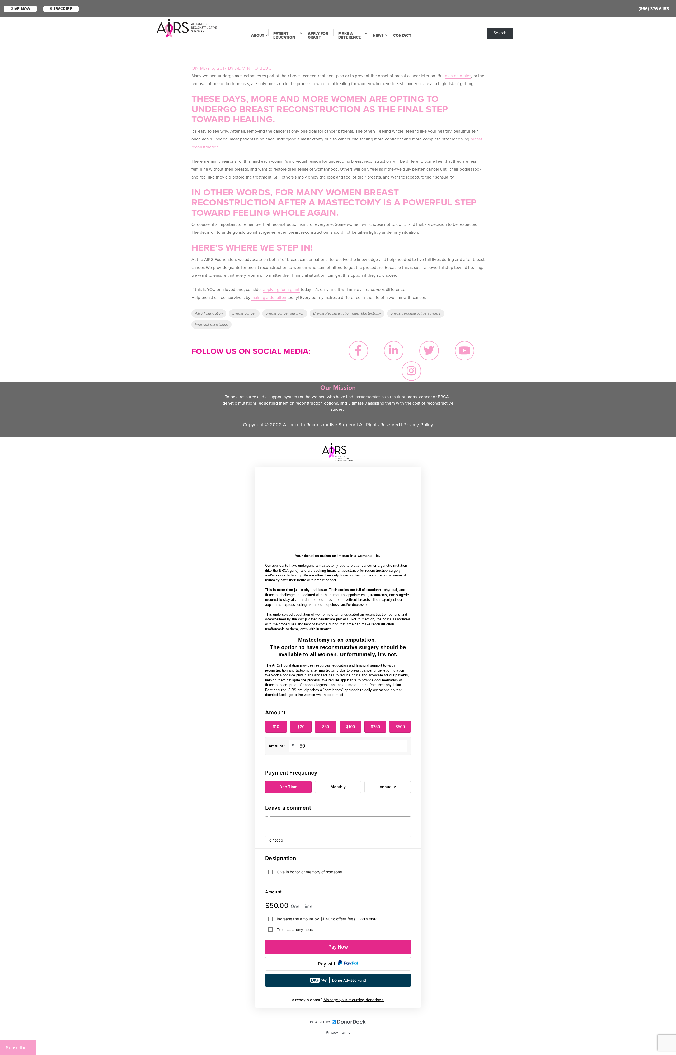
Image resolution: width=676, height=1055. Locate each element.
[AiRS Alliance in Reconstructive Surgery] (187, 28)
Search (500, 33)
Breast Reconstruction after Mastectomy (347, 313)
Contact (402, 35)
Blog (265, 68)
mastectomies (458, 75)
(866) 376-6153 (654, 8)
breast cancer (244, 313)
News (378, 35)
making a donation (268, 297)
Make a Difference (349, 35)
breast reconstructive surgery (416, 313)
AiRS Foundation (209, 313)
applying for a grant (281, 289)
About (257, 35)
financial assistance (211, 324)
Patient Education (284, 35)
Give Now (20, 8)
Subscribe (61, 8)
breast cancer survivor (285, 313)
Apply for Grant (318, 35)
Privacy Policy (418, 425)
